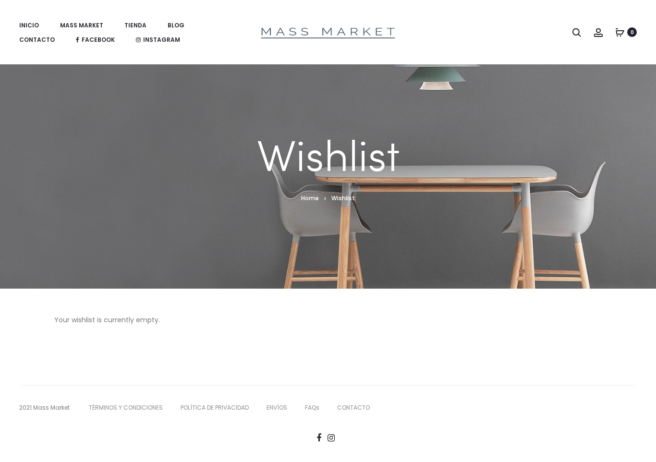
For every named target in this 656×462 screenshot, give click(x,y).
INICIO (29, 25)
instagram (161, 40)
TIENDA (135, 25)
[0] (620, 32)
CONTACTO (37, 40)
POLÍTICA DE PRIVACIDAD (215, 407)
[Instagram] (331, 438)
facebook (98, 40)
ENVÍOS (277, 407)
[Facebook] (318, 438)
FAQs (312, 407)
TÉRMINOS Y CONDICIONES (126, 407)
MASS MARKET (81, 25)
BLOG (176, 25)
